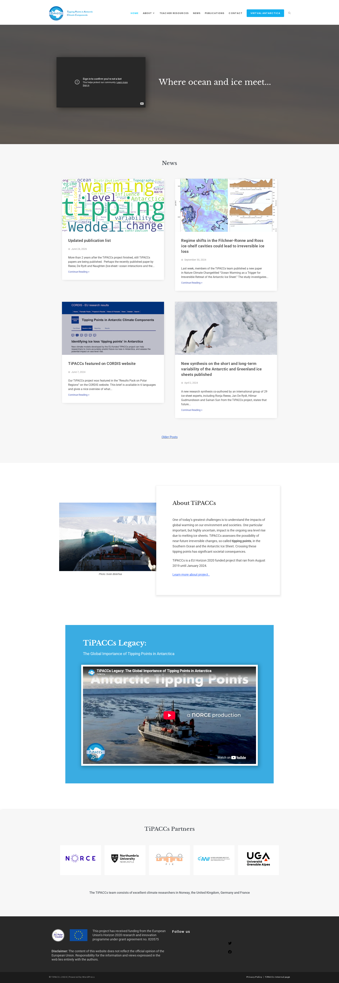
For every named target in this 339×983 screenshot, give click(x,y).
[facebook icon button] (230, 953)
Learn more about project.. (191, 574)
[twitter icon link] (230, 944)
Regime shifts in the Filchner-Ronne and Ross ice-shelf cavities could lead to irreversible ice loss (222, 246)
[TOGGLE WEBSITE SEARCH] (289, 13)
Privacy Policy (254, 977)
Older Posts (170, 437)
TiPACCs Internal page (277, 977)
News (169, 163)
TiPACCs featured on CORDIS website (102, 363)
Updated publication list (89, 240)
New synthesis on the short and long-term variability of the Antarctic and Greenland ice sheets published (221, 369)
